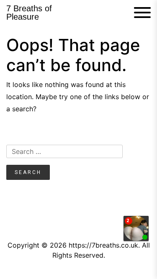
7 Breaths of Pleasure (29, 12)
